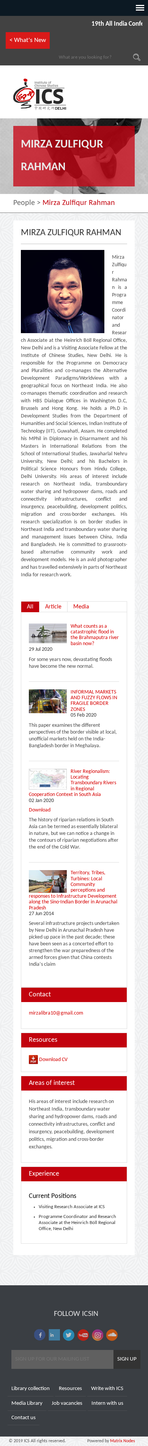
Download (39, 810)
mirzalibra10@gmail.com (56, 1013)
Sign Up (127, 1359)
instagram (97, 1335)
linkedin (54, 1335)
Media (81, 607)
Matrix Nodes (122, 1441)
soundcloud (112, 1335)
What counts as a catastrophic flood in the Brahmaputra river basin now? (95, 635)
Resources (70, 1389)
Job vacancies (67, 1403)
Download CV (53, 1060)
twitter (68, 1335)
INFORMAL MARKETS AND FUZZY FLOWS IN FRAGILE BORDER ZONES (94, 700)
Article (53, 607)
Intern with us (107, 1403)
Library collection (30, 1389)
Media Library (27, 1403)
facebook (40, 1335)
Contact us (23, 1418)
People (24, 203)
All (30, 607)
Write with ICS (107, 1389)
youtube (83, 1335)
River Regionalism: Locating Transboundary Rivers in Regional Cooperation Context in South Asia (72, 783)
